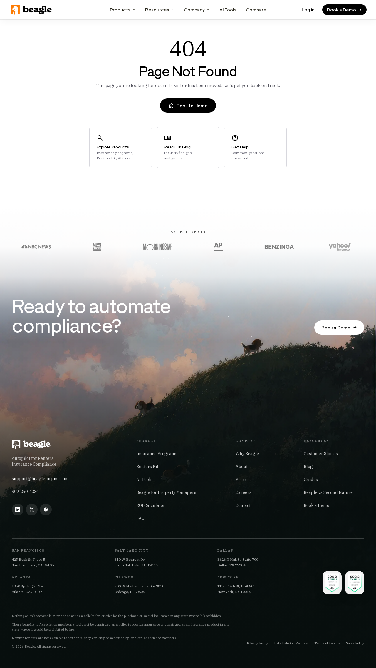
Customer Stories (321, 453)
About (242, 466)
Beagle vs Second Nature (328, 492)
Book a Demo (316, 505)
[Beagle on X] (32, 509)
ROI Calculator (150, 505)
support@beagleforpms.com (40, 478)
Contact (243, 505)
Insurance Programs (156, 453)
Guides (311, 479)
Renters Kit (147, 466)
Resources (157, 9)
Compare (256, 9)
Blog (308, 466)
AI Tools (227, 9)
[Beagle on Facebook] (46, 509)
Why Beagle (247, 453)
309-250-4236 (25, 491)
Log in (308, 9)
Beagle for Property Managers (166, 492)
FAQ (140, 518)
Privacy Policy (257, 643)
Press (241, 479)
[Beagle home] (31, 10)
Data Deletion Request (291, 643)
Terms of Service (327, 643)
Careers (243, 492)
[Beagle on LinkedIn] (18, 509)
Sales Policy (355, 643)
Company (194, 9)
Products (120, 9)
